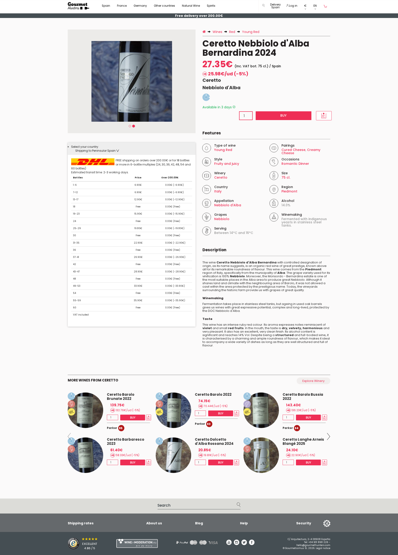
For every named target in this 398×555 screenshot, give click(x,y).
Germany (140, 6)
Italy (218, 191)
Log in (292, 6)
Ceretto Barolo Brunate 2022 (120, 396)
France (122, 6)
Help (244, 523)
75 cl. (285, 177)
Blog (199, 523)
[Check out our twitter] (244, 544)
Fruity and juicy (226, 163)
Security (303, 523)
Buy (283, 115)
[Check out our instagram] (236, 544)
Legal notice (323, 548)
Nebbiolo (221, 219)
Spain (106, 6)
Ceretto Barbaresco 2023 (125, 441)
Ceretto (211, 80)
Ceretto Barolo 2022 (213, 394)
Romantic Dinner (295, 163)
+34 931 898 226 (318, 542)
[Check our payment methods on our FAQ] (195, 542)
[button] (275, 6)
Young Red (223, 150)
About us (154, 523)
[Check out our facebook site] (252, 544)
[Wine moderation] (136, 543)
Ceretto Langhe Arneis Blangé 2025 (303, 441)
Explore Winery (313, 381)
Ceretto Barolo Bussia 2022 (303, 396)
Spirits (211, 6)
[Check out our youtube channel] (229, 544)
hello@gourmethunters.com (313, 545)
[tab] (132, 148)
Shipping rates (81, 523)
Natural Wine (191, 6)
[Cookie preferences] (321, 523)
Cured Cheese (293, 150)
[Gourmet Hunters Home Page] (78, 5)
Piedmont (289, 191)
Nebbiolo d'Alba (221, 87)
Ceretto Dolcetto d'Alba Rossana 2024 (214, 441)
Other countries (164, 6)
